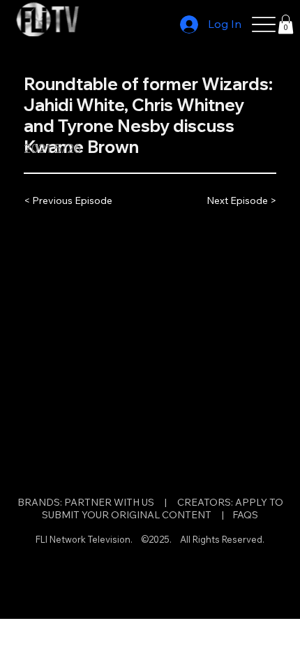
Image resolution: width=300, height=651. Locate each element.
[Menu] (264, 25)
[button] (286, 24)
